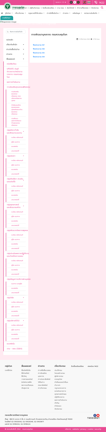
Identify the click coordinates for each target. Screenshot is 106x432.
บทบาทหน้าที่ (15, 151)
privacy (83, 429)
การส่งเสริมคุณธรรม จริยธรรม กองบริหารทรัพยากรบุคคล (16, 96)
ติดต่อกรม (95, 8)
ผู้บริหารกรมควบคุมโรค (59, 377)
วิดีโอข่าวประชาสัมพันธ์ (42, 383)
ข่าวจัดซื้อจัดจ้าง (53, 13)
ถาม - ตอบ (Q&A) (14, 348)
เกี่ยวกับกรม (20, 13)
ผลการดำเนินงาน (13, 82)
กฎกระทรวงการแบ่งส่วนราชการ (60, 389)
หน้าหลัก (9, 39)
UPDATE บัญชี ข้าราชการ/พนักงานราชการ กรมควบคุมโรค (14, 72)
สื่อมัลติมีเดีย (26, 370)
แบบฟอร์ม (14, 146)
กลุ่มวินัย (10, 297)
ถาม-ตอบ (60, 8)
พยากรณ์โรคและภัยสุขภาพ (27, 386)
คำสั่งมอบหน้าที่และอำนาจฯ (61, 383)
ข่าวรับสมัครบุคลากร (42, 374)
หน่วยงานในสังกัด (91, 13)
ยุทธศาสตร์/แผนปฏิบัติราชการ (60, 395)
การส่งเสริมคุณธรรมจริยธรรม (16, 87)
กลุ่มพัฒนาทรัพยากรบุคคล (16, 230)
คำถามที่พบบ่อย (83, 8)
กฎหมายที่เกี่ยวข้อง (35, 13)
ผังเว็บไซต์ (70, 8)
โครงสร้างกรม (60, 373)
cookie (90, 429)
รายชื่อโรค (6, 18)
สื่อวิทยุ (24, 376)
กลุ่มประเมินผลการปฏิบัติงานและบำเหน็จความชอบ (16, 254)
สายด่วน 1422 (93, 366)
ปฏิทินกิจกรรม (35, 8)
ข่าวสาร (66, 13)
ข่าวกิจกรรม (42, 388)
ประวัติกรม (58, 370)
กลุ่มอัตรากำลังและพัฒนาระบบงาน (14, 131)
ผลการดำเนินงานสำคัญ (61, 401)
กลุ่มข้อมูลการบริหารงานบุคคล (16, 279)
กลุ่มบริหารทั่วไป (13, 320)
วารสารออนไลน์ (27, 379)
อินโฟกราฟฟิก (26, 382)
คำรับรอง (58, 406)
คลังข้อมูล (77, 13)
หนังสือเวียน (11, 63)
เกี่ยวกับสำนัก (11, 44)
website (75, 429)
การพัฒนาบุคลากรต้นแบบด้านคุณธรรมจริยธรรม (16, 121)
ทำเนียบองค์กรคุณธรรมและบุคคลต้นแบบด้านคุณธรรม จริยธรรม (16, 109)
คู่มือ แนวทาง (15, 142)
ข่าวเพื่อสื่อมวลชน (44, 370)
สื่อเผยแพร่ (10, 59)
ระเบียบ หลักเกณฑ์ (17, 137)
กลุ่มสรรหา (11, 156)
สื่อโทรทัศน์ (25, 373)
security (98, 429)
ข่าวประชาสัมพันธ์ (44, 379)
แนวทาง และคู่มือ (16, 284)
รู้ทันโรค (8, 13)
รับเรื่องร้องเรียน (48, 8)
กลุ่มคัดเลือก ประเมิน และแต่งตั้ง (15, 180)
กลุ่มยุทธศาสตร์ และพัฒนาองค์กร (13, 206)
